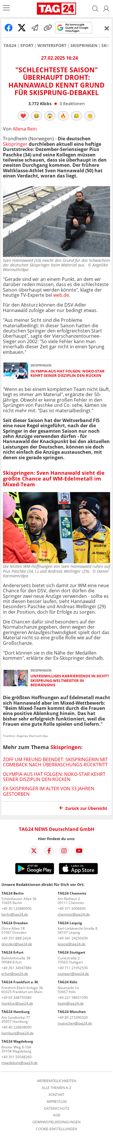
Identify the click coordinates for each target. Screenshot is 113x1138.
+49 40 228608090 (16, 1027)
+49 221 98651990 (73, 997)
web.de (61, 295)
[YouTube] (79, 851)
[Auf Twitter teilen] (22, 27)
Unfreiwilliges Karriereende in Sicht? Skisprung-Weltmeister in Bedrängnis (69, 680)
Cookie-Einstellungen (56, 1129)
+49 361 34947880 (16, 967)
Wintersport (51, 45)
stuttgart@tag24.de (73, 973)
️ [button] (23, 116)
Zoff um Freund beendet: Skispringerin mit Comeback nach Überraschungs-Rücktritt (55, 762)
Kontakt (56, 1095)
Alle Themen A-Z (56, 1088)
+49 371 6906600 (72, 908)
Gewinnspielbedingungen (56, 1122)
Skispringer (15, 144)
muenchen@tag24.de (75, 1023)
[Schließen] (107, 28)
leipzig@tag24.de (71, 944)
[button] (106, 8)
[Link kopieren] (48, 27)
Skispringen (83, 45)
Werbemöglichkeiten (56, 1081)
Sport (26, 45)
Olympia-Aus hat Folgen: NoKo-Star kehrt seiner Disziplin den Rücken (67, 373)
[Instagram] (64, 851)
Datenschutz (56, 1109)
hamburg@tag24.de (17, 1033)
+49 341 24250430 (73, 938)
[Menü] (6, 8)
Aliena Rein (25, 129)
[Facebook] (49, 851)
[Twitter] (34, 851)
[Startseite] (56, 8)
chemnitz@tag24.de (74, 914)
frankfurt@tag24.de (17, 1003)
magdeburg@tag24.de (19, 1062)
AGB (56, 1115)
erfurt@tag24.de (14, 973)
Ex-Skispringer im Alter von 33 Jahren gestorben (48, 791)
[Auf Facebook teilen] (8, 27)
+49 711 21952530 (73, 967)
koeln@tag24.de (71, 1003)
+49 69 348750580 (16, 997)
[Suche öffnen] (95, 8)
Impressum (57, 1102)
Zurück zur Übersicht (86, 808)
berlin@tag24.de (14, 914)
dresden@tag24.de (16, 944)
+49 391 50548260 (16, 1056)
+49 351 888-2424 (16, 938)
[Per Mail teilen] (35, 27)
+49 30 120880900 (16, 908)
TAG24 (9, 45)
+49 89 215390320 (73, 1017)
